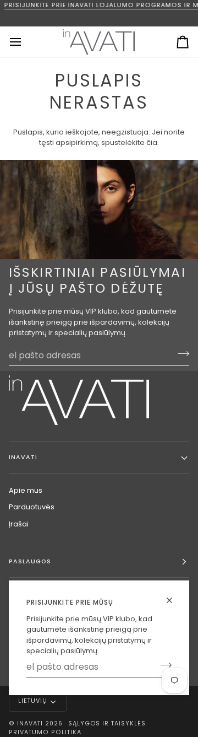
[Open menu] (25, 41)
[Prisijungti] (162, 665)
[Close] (174, 600)
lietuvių (32, 701)
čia (151, 142)
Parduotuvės (31, 507)
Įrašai (19, 524)
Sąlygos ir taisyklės (107, 723)
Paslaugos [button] (30, 561)
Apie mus (25, 490)
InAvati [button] (23, 457)
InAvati (30, 723)
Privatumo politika (45, 732)
